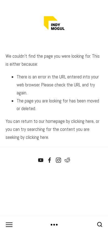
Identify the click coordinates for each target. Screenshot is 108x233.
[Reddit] (67, 160)
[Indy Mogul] (40, 160)
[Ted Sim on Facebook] (49, 160)
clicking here (82, 121)
